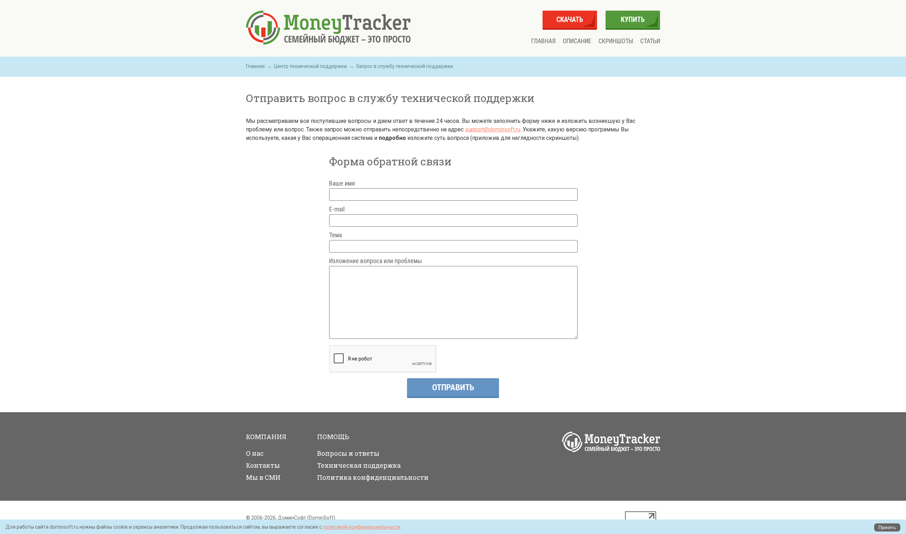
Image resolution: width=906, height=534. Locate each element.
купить (633, 19)
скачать (569, 19)
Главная (543, 41)
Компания (266, 436)
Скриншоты (615, 41)
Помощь (333, 436)
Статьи (650, 41)
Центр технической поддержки (310, 66)
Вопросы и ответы (348, 453)
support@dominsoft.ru (492, 129)
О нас (255, 453)
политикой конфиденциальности (361, 527)
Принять (887, 527)
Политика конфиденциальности (373, 477)
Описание (577, 41)
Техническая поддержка (359, 465)
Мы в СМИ (263, 477)
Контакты (263, 465)
